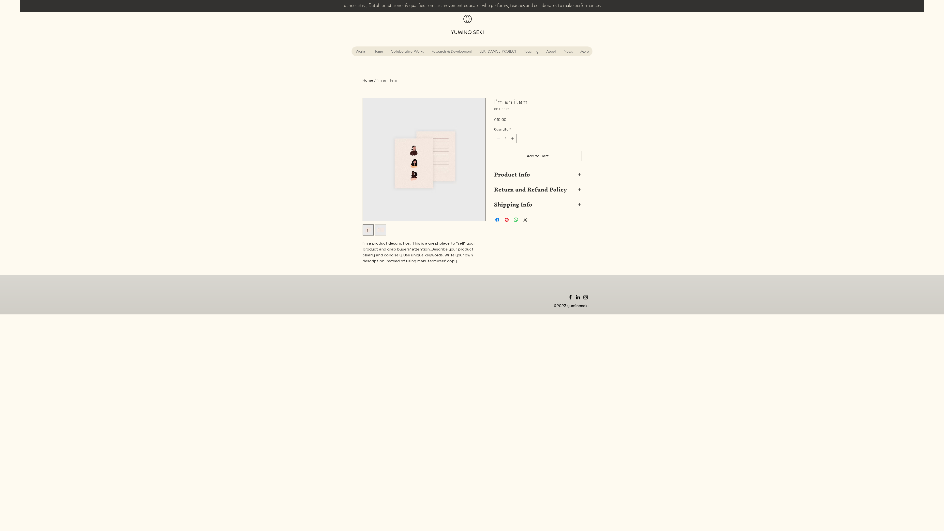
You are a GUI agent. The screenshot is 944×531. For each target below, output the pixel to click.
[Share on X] (525, 220)
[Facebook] (570, 297)
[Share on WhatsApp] (516, 220)
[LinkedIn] (578, 297)
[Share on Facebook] (497, 220)
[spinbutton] (505, 138)
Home (368, 80)
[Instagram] (586, 297)
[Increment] (513, 138)
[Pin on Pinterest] (507, 220)
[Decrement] (498, 138)
